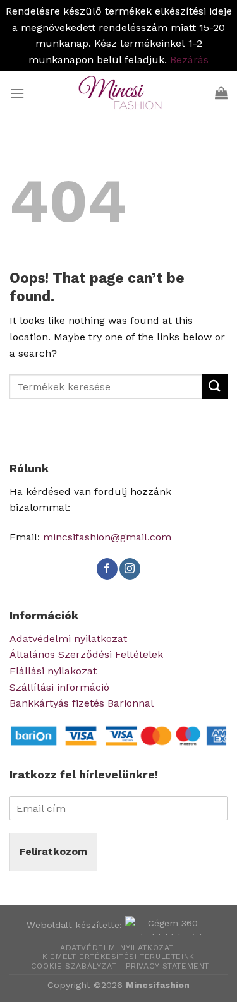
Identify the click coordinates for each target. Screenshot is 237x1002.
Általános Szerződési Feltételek (86, 654)
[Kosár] (221, 93)
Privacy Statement (167, 966)
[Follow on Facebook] (107, 569)
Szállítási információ (59, 687)
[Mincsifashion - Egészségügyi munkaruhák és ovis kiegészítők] (118, 93)
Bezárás (189, 60)
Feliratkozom (53, 851)
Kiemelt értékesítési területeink (118, 956)
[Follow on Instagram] (129, 569)
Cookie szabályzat (73, 966)
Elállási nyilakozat (53, 671)
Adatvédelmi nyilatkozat (68, 639)
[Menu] (17, 93)
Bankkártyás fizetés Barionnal (81, 703)
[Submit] (215, 386)
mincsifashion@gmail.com (107, 537)
